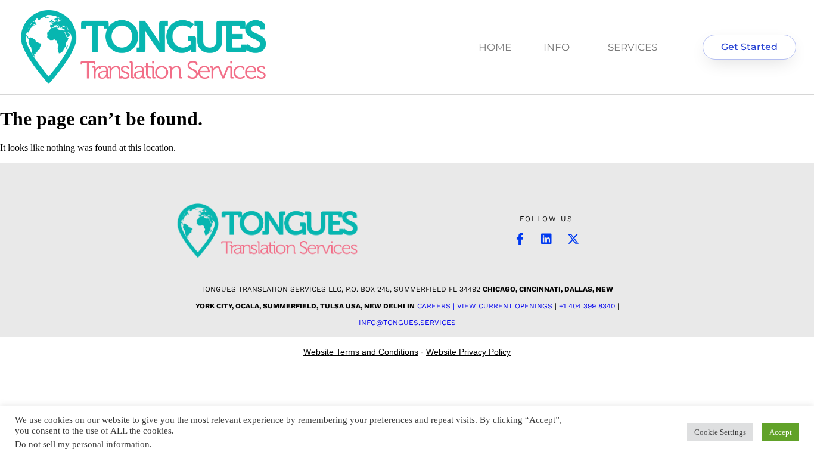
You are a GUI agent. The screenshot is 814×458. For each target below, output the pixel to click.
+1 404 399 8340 (587, 306)
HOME (495, 47)
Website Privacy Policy (468, 352)
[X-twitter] (573, 239)
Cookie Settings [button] (720, 432)
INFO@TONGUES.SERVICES (407, 322)
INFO (556, 47)
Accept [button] (780, 432)
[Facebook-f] (520, 239)
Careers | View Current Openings (484, 306)
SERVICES (632, 47)
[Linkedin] (546, 239)
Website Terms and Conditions (360, 352)
